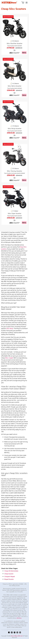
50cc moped (9, 358)
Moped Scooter (9, 579)
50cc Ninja (9, 328)
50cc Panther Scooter (14, 43)
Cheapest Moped (9, 576)
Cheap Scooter (8, 574)
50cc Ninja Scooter (14, 128)
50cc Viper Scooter (14, 213)
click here (19, 618)
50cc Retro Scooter (14, 86)
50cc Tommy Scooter (14, 171)
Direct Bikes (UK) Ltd (16, 636)
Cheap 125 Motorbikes (11, 571)
